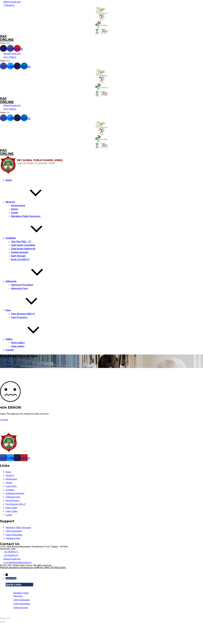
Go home (4, 419)
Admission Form (19, 288)
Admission (11, 281)
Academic (11, 238)
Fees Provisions (19, 317)
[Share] (4, 618)
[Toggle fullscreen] (7, 618)
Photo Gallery (18, 342)
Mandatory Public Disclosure (25, 216)
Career (14, 212)
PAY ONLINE (7, 38)
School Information (14, 534)
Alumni (14, 209)
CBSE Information (14, 531)
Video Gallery (17, 346)
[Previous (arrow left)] (1, 621)
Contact (10, 350)
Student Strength (19, 252)
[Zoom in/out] (9, 618)
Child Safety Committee (23, 245)
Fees (8, 310)
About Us (10, 202)
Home (9, 180)
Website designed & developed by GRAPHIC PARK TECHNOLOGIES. (33, 567)
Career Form (11, 486)
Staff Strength (18, 256)
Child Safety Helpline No (23, 248)
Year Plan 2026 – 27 (21, 241)
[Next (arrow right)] (4, 621)
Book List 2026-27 (20, 259)
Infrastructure (18, 205)
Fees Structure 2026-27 (23, 313)
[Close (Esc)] (1, 618)
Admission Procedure (22, 285)
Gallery (9, 339)
